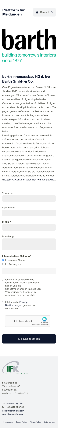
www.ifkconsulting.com (12, 414)
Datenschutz (49, 422)
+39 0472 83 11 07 (15, 403)
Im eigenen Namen (15, 260)
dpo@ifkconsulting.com (13, 410)
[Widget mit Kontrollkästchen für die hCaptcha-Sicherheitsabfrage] (27, 321)
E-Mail (5, 221)
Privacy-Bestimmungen (16, 304)
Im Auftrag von (13, 264)
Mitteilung (8, 236)
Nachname (8, 207)
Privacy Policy (35, 422)
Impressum (8, 422)
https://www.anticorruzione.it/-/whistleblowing (28, 179)
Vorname (7, 193)
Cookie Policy (21, 422)
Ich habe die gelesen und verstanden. (20, 305)
